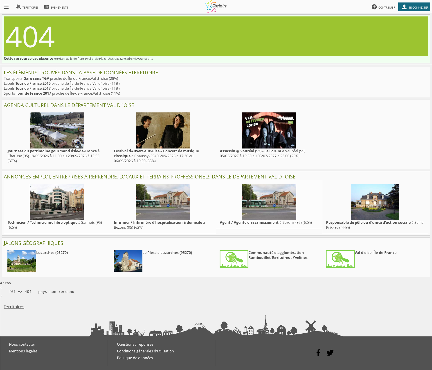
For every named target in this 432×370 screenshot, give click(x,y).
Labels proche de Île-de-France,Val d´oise (57, 83)
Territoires (14, 307)
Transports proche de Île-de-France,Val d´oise (56, 78)
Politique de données (135, 357)
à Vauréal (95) (262, 150)
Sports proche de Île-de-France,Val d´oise (57, 93)
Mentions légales (23, 351)
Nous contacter (22, 344)
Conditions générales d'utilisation (145, 351)
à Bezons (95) (261, 222)
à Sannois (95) (55, 222)
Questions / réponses (135, 344)
